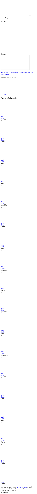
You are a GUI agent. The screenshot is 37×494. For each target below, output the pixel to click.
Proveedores (4, 94)
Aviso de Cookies (21, 487)
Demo (2, 118)
